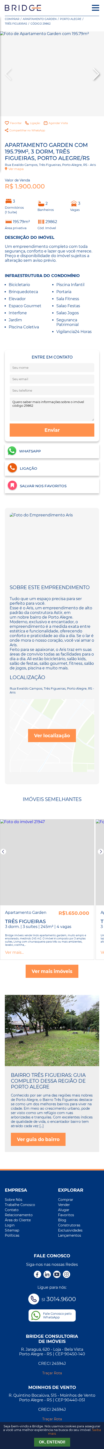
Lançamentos (69, 1235)
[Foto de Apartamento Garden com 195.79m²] (52, 73)
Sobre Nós (13, 1199)
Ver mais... (14, 952)
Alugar (63, 1210)
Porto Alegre (70, 19)
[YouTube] (56, 1275)
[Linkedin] (47, 1275)
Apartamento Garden (40, 19)
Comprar (12, 19)
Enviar (52, 430)
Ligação (35, 123)
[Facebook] (37, 1275)
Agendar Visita (58, 123)
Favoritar (16, 123)
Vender (64, 1205)
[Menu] (95, 8)
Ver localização (52, 735)
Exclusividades (70, 1230)
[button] (95, 73)
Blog (62, 1220)
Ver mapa (16, 169)
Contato (12, 1210)
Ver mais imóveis (52, 971)
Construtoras (69, 1225)
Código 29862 (40, 23)
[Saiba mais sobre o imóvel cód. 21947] (47, 862)
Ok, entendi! (52, 1442)
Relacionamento (19, 1215)
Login (10, 1225)
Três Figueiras (16, 23)
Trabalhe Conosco (20, 1205)
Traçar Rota (52, 1373)
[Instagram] (66, 1275)
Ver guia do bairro (38, 1139)
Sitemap (12, 1230)
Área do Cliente (18, 1220)
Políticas (12, 1235)
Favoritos (66, 1215)
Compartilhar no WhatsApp (27, 130)
